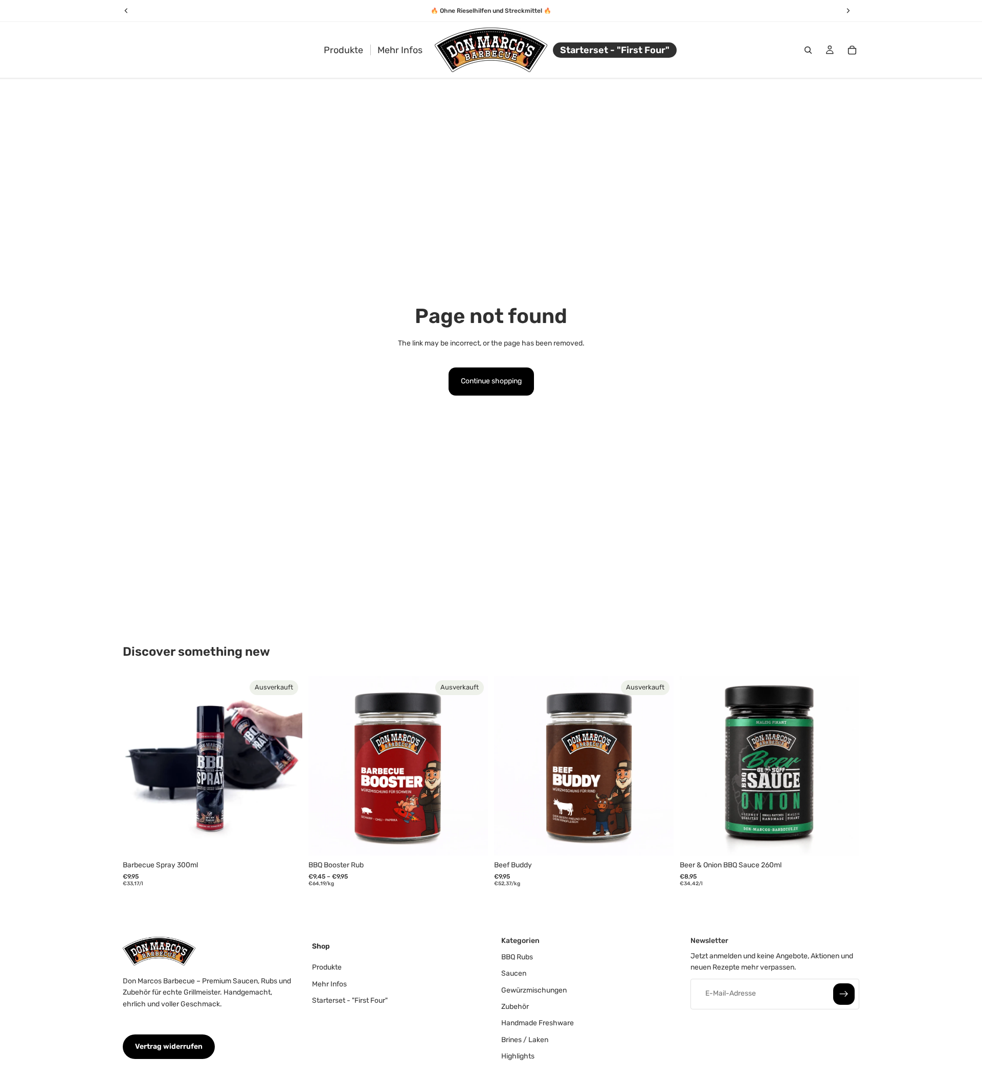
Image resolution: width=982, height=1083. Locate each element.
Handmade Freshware (537, 1023)
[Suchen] (808, 50)
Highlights (517, 1056)
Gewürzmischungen (534, 989)
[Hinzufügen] (843, 840)
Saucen (513, 973)
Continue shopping (491, 381)
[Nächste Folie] (287, 765)
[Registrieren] (844, 993)
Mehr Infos (329, 983)
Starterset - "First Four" (350, 1000)
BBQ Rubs (517, 957)
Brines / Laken (524, 1039)
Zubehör (515, 1006)
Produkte (327, 967)
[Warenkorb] (852, 50)
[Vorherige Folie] (138, 765)
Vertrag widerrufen (169, 1046)
